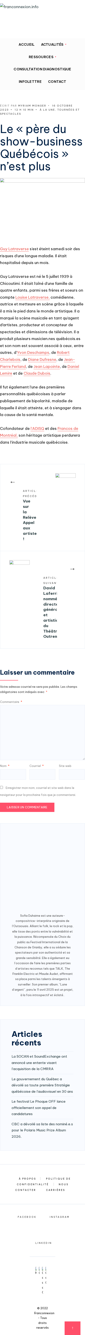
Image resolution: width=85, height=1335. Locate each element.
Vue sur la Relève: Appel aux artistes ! (29, 515)
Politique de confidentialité (44, 1181)
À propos (27, 1178)
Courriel (36, 766)
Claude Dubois (37, 373)
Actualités (52, 44)
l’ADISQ (37, 428)
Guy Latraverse (14, 248)
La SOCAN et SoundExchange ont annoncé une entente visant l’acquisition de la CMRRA (39, 1062)
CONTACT (57, 81)
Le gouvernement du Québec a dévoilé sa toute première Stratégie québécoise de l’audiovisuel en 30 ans (42, 1085)
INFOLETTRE (30, 81)
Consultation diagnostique (42, 69)
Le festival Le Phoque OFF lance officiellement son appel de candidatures (39, 1107)
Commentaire (11, 702)
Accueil (26, 44)
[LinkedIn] (26, 30)
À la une (47, 109)
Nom (5, 766)
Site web (65, 766)
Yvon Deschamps (33, 352)
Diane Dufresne (42, 359)
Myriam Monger (32, 105)
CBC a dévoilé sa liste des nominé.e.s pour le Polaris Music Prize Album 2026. (42, 1130)
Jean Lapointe (47, 366)
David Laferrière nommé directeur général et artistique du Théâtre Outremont (50, 607)
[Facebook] (7, 30)
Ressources (41, 57)
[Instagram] (16, 30)
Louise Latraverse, (32, 297)
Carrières (55, 1190)
